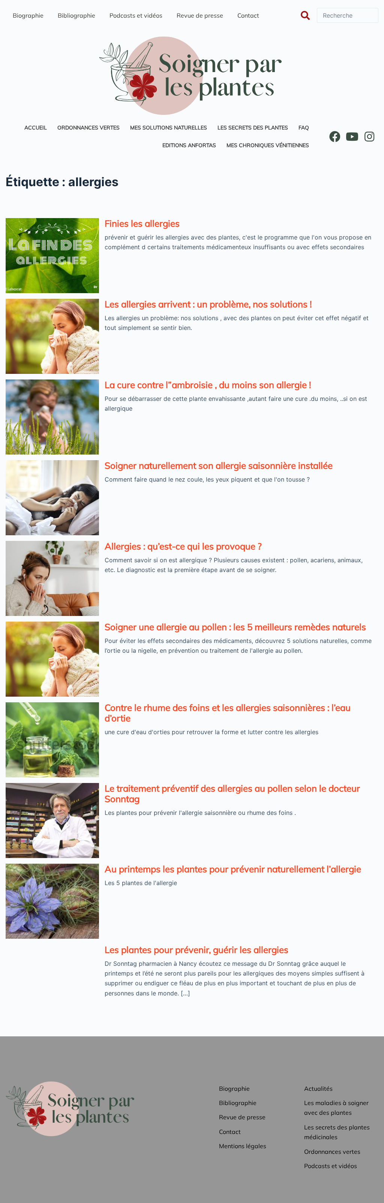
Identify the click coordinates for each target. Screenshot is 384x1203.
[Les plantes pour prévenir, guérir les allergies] (52, 981)
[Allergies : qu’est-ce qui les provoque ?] (52, 578)
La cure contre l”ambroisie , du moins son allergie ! (208, 384)
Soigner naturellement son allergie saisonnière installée (219, 465)
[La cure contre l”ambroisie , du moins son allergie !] (52, 417)
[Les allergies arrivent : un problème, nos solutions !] (52, 336)
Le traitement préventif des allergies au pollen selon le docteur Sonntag (232, 793)
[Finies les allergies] (52, 255)
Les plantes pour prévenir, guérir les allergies (196, 949)
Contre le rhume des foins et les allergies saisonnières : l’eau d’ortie (228, 713)
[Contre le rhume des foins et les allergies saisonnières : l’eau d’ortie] (52, 739)
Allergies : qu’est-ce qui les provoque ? (183, 546)
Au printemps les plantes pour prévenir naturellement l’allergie (233, 869)
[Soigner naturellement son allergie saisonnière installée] (52, 497)
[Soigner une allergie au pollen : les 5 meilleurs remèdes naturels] (52, 659)
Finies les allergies (142, 223)
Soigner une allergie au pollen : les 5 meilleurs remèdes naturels (235, 626)
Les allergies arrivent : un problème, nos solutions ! (208, 304)
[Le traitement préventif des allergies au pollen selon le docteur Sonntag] (52, 820)
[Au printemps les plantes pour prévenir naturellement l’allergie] (52, 901)
